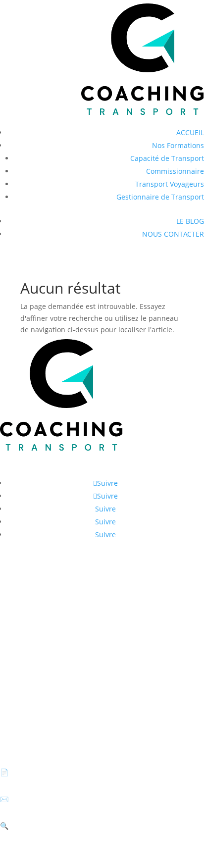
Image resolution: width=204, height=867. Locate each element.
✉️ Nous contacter (30, 799)
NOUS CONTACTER (173, 234)
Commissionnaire (175, 171)
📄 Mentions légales (33, 772)
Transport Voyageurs (169, 184)
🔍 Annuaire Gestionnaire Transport (60, 825)
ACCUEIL (190, 132)
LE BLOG (190, 221)
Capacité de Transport (167, 158)
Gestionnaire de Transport (160, 197)
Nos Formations (178, 145)
